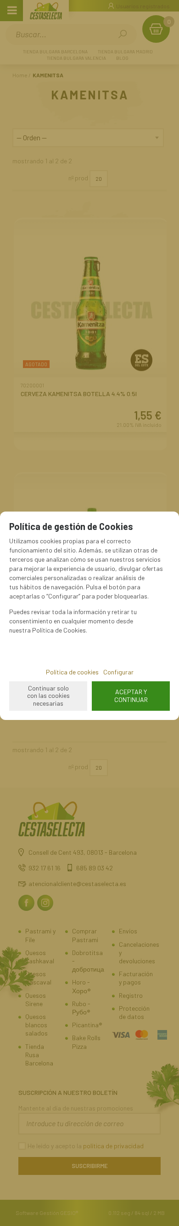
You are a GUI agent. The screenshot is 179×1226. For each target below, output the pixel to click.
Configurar (118, 672)
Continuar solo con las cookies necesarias (48, 696)
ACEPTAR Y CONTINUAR (131, 695)
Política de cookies (72, 672)
